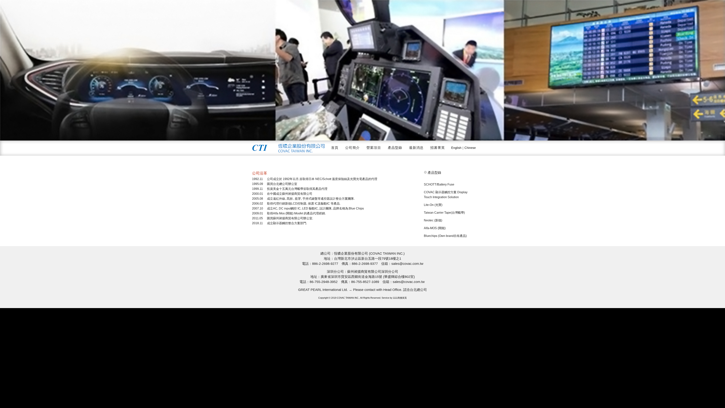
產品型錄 (395, 148)
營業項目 (373, 148)
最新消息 (416, 148)
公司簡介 (352, 148)
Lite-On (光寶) (433, 204)
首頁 (334, 148)
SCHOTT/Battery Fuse (439, 184)
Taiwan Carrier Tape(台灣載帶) (444, 212)
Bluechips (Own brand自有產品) (445, 235)
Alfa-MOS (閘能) (435, 228)
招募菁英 (437, 148)
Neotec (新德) (433, 220)
